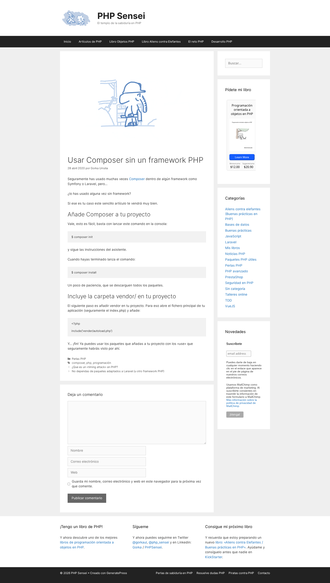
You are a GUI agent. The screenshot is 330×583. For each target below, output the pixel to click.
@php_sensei (159, 542)
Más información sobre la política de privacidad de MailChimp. (241, 403)
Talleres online (236, 294)
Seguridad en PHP (239, 283)
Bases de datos (237, 224)
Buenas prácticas (238, 230)
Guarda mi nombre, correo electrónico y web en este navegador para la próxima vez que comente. (136, 483)
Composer (137, 179)
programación (102, 362)
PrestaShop (234, 277)
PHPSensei (153, 547)
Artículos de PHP (90, 41)
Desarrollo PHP (221, 41)
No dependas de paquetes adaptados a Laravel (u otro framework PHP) (118, 371)
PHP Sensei (121, 16)
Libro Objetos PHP (121, 41)
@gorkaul (140, 542)
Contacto (264, 573)
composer (78, 362)
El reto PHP (196, 41)
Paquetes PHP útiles (240, 259)
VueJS (230, 306)
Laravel (230, 242)
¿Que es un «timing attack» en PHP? (95, 367)
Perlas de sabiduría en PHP (174, 573)
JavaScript (233, 236)
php (88, 362)
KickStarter (213, 557)
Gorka (137, 547)
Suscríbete (234, 343)
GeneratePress (117, 573)
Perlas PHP (79, 358)
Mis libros (232, 248)
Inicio (67, 41)
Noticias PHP (235, 254)
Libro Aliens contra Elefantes (161, 41)
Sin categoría (235, 289)
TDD (228, 300)
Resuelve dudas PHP (211, 573)
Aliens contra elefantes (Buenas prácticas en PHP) (242, 214)
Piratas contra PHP (241, 573)
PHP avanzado (236, 271)
